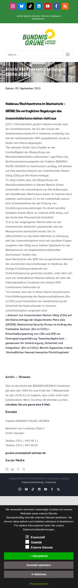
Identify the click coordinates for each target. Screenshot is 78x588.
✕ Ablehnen (38, 574)
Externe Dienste (42, 547)
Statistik (36, 542)
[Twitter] (23, 469)
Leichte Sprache (24, 16)
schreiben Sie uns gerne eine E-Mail (27, 404)
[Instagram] (6, 469)
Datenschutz (37, 18)
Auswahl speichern (38, 565)
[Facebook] (18, 469)
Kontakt (36, 16)
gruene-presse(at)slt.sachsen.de (25, 453)
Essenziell (38, 537)
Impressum (55, 16)
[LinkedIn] (12, 469)
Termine (45, 16)
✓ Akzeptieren (39, 555)
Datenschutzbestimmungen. (39, 529)
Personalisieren (39, 583)
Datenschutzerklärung (33, 482)
